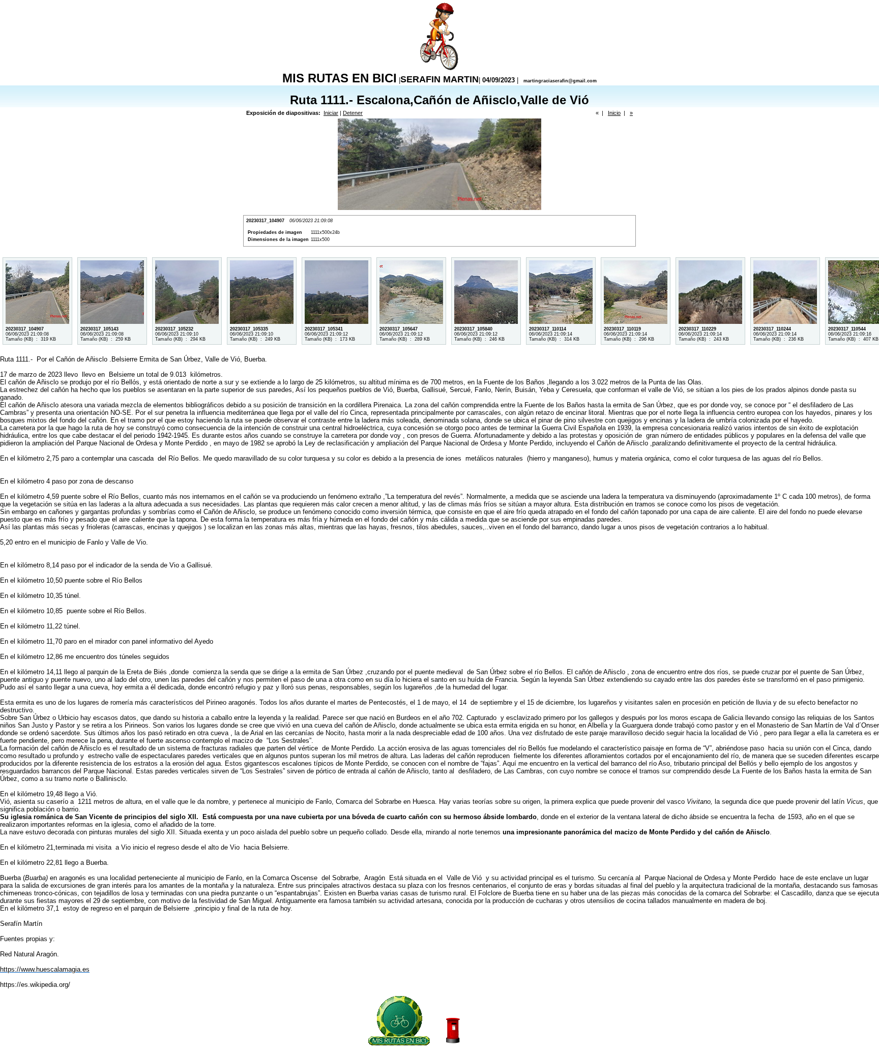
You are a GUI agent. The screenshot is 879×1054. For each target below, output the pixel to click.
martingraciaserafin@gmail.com (560, 80)
